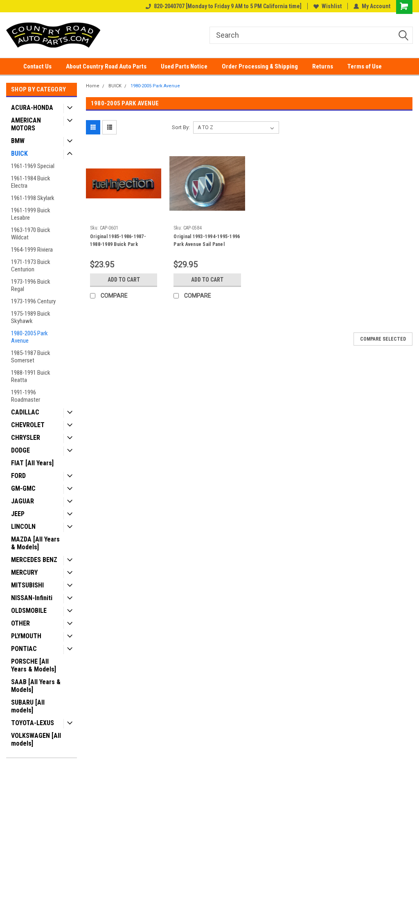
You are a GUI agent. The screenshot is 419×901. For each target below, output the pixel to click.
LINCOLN (23, 526)
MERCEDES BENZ (34, 560)
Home (92, 86)
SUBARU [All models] (28, 706)
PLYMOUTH (26, 636)
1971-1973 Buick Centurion (30, 265)
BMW (18, 141)
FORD (18, 476)
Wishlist (332, 6)
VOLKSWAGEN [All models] (36, 739)
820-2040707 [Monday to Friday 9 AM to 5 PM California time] (228, 6)
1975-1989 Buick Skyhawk (30, 317)
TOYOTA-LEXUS (32, 723)
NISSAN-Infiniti (31, 598)
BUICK (19, 153)
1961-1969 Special (32, 166)
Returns (322, 66)
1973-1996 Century (33, 301)
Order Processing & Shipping (260, 66)
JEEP (18, 514)
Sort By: (181, 127)
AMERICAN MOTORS (26, 124)
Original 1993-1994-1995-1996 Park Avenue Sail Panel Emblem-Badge (206, 241)
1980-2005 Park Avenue (29, 337)
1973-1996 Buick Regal (30, 285)
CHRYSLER (25, 437)
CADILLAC (25, 412)
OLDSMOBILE (29, 610)
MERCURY (24, 572)
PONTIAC (24, 649)
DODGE (20, 450)
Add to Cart (124, 279)
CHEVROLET (28, 425)
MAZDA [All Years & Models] (35, 543)
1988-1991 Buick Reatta (30, 376)
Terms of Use (364, 66)
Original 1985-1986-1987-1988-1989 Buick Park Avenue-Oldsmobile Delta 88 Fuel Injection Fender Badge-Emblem (123, 241)
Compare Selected (383, 339)
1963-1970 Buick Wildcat (30, 233)
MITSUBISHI (27, 585)
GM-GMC (23, 488)
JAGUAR (22, 501)
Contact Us (37, 66)
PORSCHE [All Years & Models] (33, 665)
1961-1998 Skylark (32, 198)
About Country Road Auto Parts (106, 66)
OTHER (20, 623)
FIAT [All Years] (32, 463)
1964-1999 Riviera (32, 249)
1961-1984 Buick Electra (30, 182)
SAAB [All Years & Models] (36, 686)
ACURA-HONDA (32, 107)
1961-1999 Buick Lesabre (30, 214)
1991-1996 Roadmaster (25, 396)
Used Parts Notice (184, 66)
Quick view (123, 215)
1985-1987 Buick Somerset (30, 356)
